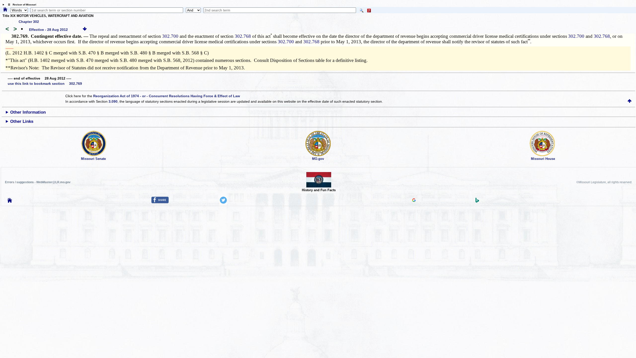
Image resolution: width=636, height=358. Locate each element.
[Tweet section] (223, 202)
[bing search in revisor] (477, 201)
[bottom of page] (85, 30)
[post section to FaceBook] (160, 202)
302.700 (170, 36)
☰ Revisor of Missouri (20, 4)
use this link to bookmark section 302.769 (45, 84)
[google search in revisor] (414, 201)
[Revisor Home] (9, 201)
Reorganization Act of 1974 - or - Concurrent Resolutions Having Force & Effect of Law (166, 96)
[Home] (5, 9)
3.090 (113, 101)
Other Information (28, 112)
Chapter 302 (29, 22)
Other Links (21, 121)
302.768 (243, 36)
